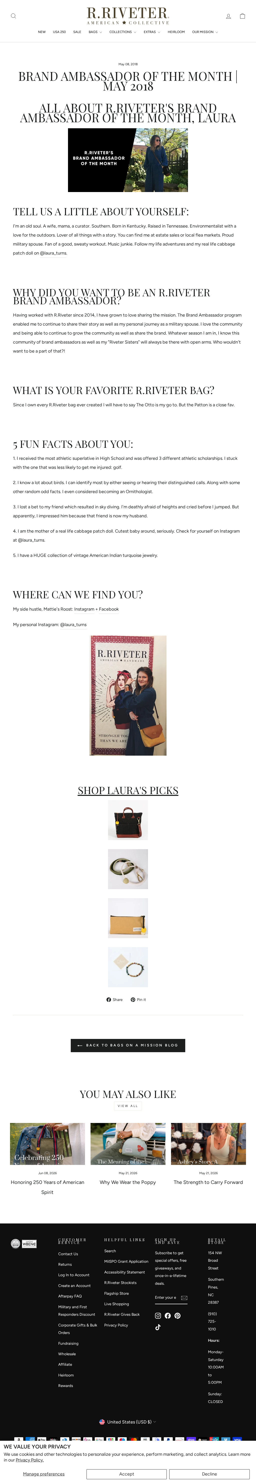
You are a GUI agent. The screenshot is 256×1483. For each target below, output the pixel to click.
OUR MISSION (203, 32)
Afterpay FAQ (70, 1296)
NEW (42, 32)
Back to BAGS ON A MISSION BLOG (131, 1045)
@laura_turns (53, 253)
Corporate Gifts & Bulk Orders (77, 1329)
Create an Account (74, 1285)
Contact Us (68, 1253)
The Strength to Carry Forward (208, 1182)
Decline (209, 1474)
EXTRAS (150, 32)
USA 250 (59, 32)
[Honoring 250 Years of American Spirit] (47, 1144)
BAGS (93, 32)
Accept (126, 1474)
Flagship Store (116, 1293)
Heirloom (66, 1375)
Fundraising (68, 1343)
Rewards (65, 1385)
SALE (77, 32)
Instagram (84, 609)
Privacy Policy (116, 1325)
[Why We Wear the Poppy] (128, 1144)
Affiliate (65, 1364)
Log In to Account (74, 1274)
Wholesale (67, 1353)
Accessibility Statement (124, 1272)
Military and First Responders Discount (76, 1310)
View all (128, 1106)
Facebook (109, 609)
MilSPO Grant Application (126, 1261)
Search (110, 1250)
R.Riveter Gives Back (122, 1314)
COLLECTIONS (121, 32)
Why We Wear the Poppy (128, 1182)
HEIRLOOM (176, 32)
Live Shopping (116, 1303)
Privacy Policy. (30, 1460)
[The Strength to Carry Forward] (208, 1144)
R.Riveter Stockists (120, 1282)
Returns (65, 1264)
